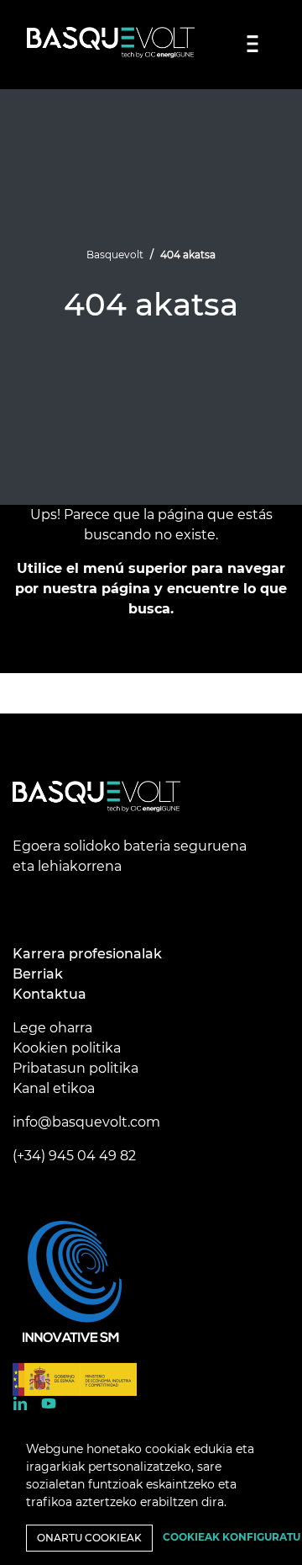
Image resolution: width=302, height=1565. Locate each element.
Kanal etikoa (54, 1088)
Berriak (38, 974)
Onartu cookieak (89, 1537)
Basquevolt (114, 254)
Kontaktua (49, 994)
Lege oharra (52, 1028)
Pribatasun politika (75, 1068)
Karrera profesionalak (87, 954)
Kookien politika (67, 1048)
